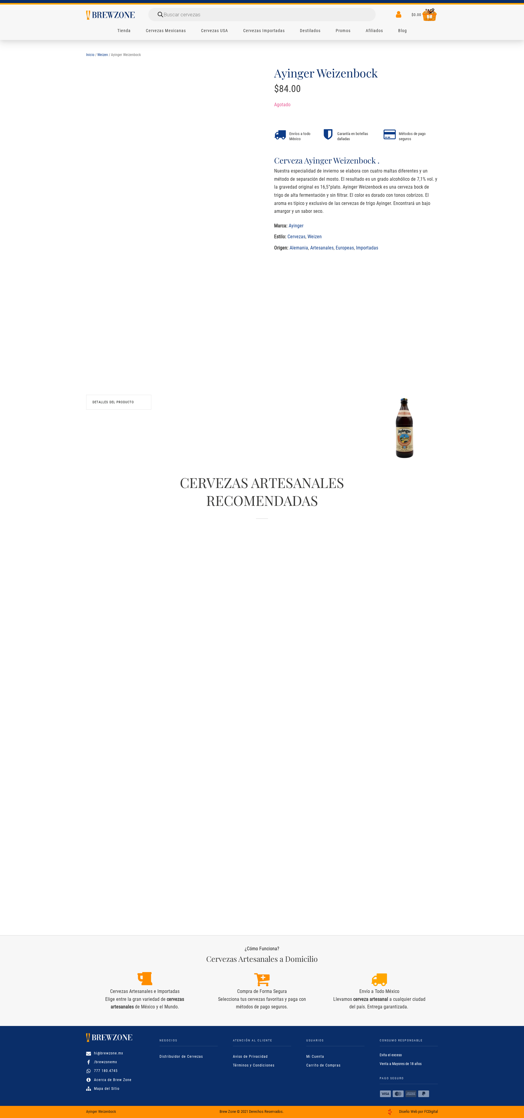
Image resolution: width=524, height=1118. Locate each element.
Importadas (367, 247)
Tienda (124, 30)
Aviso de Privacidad (250, 1056)
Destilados (310, 30)
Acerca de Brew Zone (113, 1080)
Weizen (102, 55)
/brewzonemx (105, 1062)
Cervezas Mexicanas (166, 30)
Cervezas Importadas (264, 30)
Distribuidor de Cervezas (181, 1056)
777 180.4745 (106, 1071)
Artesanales (322, 247)
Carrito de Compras (323, 1065)
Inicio (90, 55)
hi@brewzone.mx (108, 1053)
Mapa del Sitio (106, 1089)
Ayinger (296, 225)
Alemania (299, 247)
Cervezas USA (214, 30)
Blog (402, 30)
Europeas (345, 247)
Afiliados (374, 30)
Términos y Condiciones (253, 1065)
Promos (343, 30)
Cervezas (296, 236)
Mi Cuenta (315, 1056)
